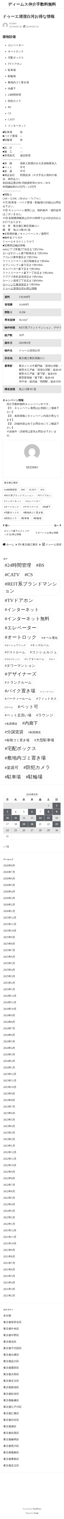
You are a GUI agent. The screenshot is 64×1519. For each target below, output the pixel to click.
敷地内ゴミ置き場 (26, 757)
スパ (52, 659)
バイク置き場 (21, 690)
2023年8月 (9, 1100)
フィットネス (47, 698)
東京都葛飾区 (11, 1452)
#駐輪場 (37, 518)
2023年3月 (9, 1132)
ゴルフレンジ (13, 659)
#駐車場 (25, 518)
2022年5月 (9, 1197)
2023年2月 (9, 1139)
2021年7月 (9, 1263)
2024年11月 (9, 1002)
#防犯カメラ (10, 518)
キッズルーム (40, 645)
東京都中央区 (11, 1328)
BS (41, 565)
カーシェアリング (16, 645)
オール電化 (50, 637)
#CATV (32, 490)
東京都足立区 (11, 1465)
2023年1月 (9, 1145)
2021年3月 (9, 1289)
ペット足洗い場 (19, 715)
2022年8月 (9, 1178)
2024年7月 (9, 1028)
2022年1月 (9, 1223)
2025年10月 (9, 930)
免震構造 (11, 723)
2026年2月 (9, 904)
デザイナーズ (22, 674)
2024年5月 (9, 1041)
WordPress (37, 1509)
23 (56, 824)
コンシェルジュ (44, 652)
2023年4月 (9, 1126)
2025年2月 (9, 982)
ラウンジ (45, 715)
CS (30, 574)
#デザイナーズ (30, 507)
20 (32, 824)
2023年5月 (9, 1119)
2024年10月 (9, 1008)
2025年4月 (9, 969)
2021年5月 (9, 1276)
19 (23, 824)
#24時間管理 (10, 490)
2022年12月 (9, 1152)
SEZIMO (13, 23)
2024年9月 (9, 1015)
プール (9, 707)
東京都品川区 (11, 1361)
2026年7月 (9, 872)
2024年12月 (9, 995)
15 (48, 818)
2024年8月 (9, 1021)
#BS (23, 490)
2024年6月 (9, 1035)
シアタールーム (35, 659)
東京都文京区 (11, 1380)
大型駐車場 (45, 740)
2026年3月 (9, 898)
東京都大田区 (11, 1374)
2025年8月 (9, 943)
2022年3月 (9, 1210)
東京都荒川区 (11, 1446)
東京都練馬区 (11, 1439)
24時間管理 (19, 565)
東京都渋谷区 (11, 1419)
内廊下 (31, 723)
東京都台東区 (11, 1354)
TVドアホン (20, 600)
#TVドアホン (44, 495)
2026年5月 (9, 885)
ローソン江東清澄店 (14, 284)
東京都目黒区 (11, 1433)
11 (15, 818)
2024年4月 (9, 1048)
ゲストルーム (15, 652)
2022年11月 (9, 1158)
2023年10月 (9, 1087)
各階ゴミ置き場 (17, 740)
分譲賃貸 (15, 732)
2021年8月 (9, 1256)
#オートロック (11, 507)
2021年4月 (9, 1282)
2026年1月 (9, 911)
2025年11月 (9, 924)
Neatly (36, 1513)
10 (7, 818)
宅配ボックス (21, 748)
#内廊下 (47, 507)
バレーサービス (47, 692)
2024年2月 (9, 1061)
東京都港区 (9, 1426)
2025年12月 (9, 917)
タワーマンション (21, 666)
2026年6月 (9, 878)
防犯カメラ (38, 767)
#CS (42, 490)
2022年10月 (9, 1165)
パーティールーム (18, 698)
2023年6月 (9, 1113)
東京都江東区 (11, 483)
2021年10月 (9, 1243)
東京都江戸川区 (12, 1406)
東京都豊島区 (11, 1459)
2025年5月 (9, 963)
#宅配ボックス (11, 512)
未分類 (7, 1315)
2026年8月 (9, 865)
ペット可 (29, 706)
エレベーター (21, 627)
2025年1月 (9, 989)
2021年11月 (9, 1237)
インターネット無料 (28, 618)
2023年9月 (9, 1093)
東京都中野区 (11, 1335)
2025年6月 (9, 956)
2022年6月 (9, 1191)
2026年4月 (9, 891)
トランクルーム (19, 682)
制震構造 (35, 732)
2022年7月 (9, 1184)
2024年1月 (9, 1067)
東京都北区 (9, 1341)
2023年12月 (9, 1074)
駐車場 (14, 776)
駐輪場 (35, 776)
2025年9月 (9, 937)
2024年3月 (9, 1054)
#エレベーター (33, 501)
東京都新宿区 (11, 1387)
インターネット (23, 609)
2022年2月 (9, 1217)
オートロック (22, 637)
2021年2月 (9, 1295)
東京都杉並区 (11, 1393)
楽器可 (13, 768)
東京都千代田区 (12, 1348)
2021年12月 (9, 1230)
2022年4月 (9, 1204)
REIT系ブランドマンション (31, 587)
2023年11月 (9, 1080)
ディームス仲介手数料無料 (32, 4)
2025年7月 (9, 950)
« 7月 (6, 846)
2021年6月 (9, 1269)
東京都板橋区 (11, 1400)
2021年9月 (9, 1250)
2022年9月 (9, 1171)
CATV (13, 574)
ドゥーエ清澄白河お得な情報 (20, 288)
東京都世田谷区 (12, 1322)
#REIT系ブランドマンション (18, 495)
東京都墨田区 (11, 1367)
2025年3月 (9, 976)
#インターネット (12, 501)
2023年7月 (9, 1106)
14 (40, 818)
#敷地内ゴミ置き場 (33, 512)
